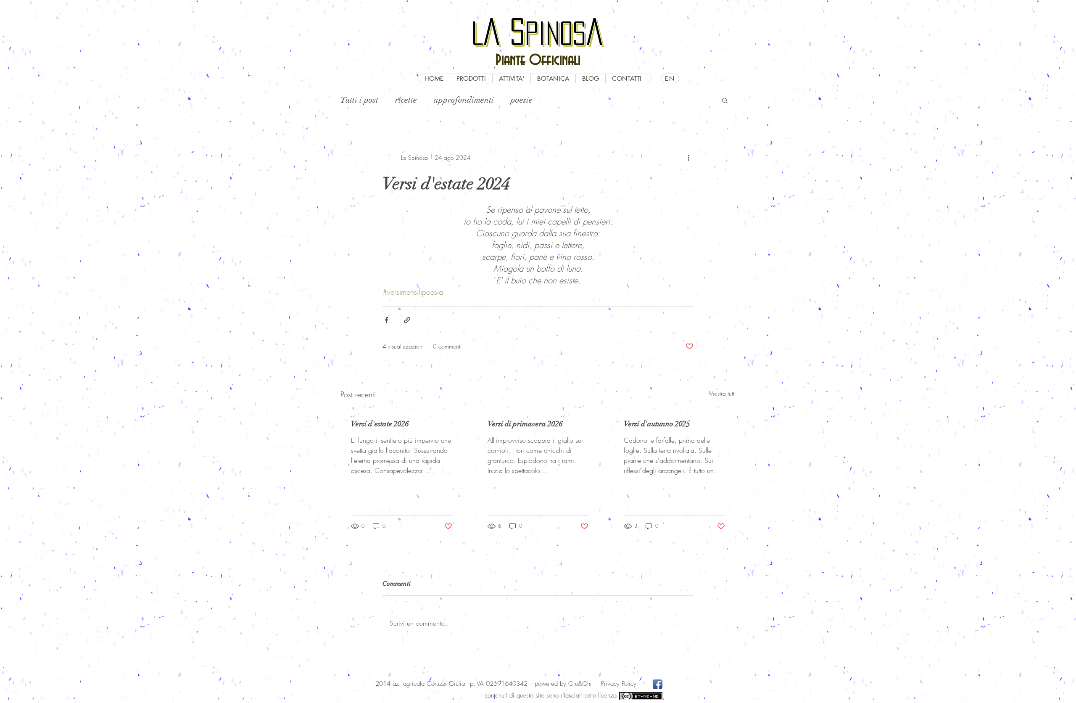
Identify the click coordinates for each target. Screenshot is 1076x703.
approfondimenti (464, 100)
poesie (522, 100)
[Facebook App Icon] (657, 684)
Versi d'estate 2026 (380, 423)
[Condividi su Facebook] (386, 320)
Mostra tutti (722, 393)
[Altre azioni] (688, 158)
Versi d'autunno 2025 (657, 423)
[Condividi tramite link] (407, 320)
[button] (725, 100)
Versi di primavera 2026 (525, 423)
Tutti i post (359, 100)
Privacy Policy (618, 683)
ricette (406, 100)
